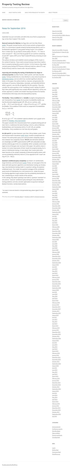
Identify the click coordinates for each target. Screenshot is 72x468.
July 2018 (54, 292)
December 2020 (56, 231)
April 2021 (54, 222)
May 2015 (54, 372)
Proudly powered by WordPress (9, 465)
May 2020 (54, 246)
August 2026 (55, 88)
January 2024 (55, 153)
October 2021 (55, 210)
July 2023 (54, 166)
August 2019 (55, 265)
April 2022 (54, 197)
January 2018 (55, 305)
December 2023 (56, 155)
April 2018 (54, 298)
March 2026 (55, 98)
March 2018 (55, 300)
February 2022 (56, 201)
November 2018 (56, 283)
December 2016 (56, 332)
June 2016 (54, 345)
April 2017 (54, 323)
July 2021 (54, 216)
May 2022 (54, 195)
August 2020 (55, 239)
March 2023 (55, 174)
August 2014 (55, 391)
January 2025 (55, 128)
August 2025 (55, 113)
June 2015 (54, 370)
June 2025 (54, 117)
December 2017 (56, 307)
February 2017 (56, 328)
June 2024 (54, 142)
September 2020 (56, 237)
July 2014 (54, 393)
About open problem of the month (35, 12)
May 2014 (54, 397)
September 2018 (56, 288)
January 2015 (55, 380)
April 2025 (54, 121)
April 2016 (54, 349)
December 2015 (56, 357)
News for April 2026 (57, 39)
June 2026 (54, 92)
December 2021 (56, 206)
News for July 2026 (57, 31)
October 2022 (55, 185)
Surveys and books (57, 435)
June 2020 (54, 243)
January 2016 (55, 355)
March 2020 (55, 250)
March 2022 (55, 199)
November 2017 (56, 309)
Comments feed (56, 452)
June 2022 (54, 193)
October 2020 (55, 235)
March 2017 (55, 326)
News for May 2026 (57, 37)
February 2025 (56, 126)
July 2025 (54, 115)
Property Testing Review (16, 4)
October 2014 (55, 387)
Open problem (56, 433)
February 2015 (56, 378)
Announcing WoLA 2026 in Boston (61, 35)
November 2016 (56, 334)
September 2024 (56, 136)
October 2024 (55, 134)
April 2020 (54, 248)
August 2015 (55, 366)
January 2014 (55, 406)
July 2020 (54, 241)
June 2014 (54, 395)
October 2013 (55, 412)
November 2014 (56, 385)
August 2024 (55, 138)
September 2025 (56, 111)
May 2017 (54, 321)
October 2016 (55, 336)
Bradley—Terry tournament (17, 121)
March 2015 (55, 376)
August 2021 (55, 214)
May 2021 (54, 220)
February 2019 (56, 277)
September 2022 (56, 187)
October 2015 (55, 361)
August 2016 (55, 340)
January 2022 (55, 203)
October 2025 (55, 109)
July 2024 (54, 140)
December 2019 (56, 256)
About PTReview (53, 12)
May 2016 (54, 347)
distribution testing (7, 79)
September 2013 (56, 414)
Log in (53, 448)
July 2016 (54, 342)
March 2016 (55, 351)
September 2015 (56, 363)
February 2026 (56, 100)
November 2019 (56, 258)
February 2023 (56, 176)
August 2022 (55, 189)
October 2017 (55, 311)
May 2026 (54, 94)
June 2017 (54, 319)
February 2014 (56, 403)
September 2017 (56, 313)
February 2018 (56, 302)
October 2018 (55, 286)
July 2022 (54, 191)
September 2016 (56, 338)
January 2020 (55, 254)
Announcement (56, 427)
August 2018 (55, 290)
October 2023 (55, 159)
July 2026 (54, 90)
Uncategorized (56, 437)
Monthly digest (19, 196)
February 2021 (56, 227)
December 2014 (56, 382)
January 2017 (55, 330)
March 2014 (55, 401)
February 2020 (56, 252)
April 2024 (54, 147)
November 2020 (56, 233)
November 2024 (56, 132)
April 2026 (54, 96)
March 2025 (55, 123)
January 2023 (55, 178)
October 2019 (55, 260)
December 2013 (56, 408)
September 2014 (56, 389)
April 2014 (54, 399)
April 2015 (54, 374)
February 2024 (56, 151)
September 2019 (56, 262)
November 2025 (56, 107)
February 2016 (56, 353)
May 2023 (54, 170)
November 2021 (56, 208)
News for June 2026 (57, 33)
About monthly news (15, 12)
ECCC (26, 135)
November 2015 (56, 359)
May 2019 (54, 271)
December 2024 (56, 130)
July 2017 (54, 317)
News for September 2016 (13, 28)
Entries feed (55, 450)
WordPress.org (56, 454)
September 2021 (56, 212)
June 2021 (54, 218)
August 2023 (55, 163)
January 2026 (55, 102)
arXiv (3, 45)
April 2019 (54, 273)
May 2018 (54, 296)
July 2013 (54, 416)
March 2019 (55, 275)
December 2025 (56, 105)
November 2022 (56, 182)
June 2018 (54, 294)
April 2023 (54, 172)
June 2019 (54, 269)
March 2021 (55, 225)
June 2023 (54, 168)
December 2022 (56, 180)
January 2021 (55, 229)
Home (3, 12)
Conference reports (57, 429)
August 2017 (55, 315)
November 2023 (56, 157)
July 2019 (54, 267)
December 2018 (56, 281)
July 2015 (54, 368)
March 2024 (55, 149)
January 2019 (55, 279)
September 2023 (56, 161)
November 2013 (56, 410)
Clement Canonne (39, 196)
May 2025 (54, 119)
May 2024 (54, 145)
